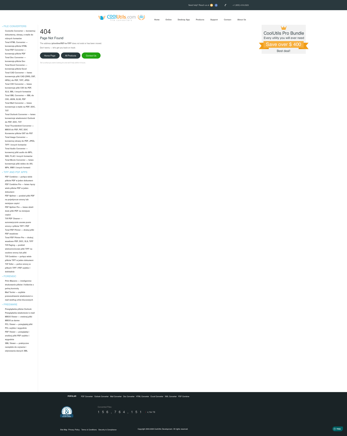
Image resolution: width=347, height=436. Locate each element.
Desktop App (184, 19)
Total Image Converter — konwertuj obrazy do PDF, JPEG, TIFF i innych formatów (20, 141)
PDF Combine (183, 396)
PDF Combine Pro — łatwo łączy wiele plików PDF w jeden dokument (20, 188)
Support (214, 19)
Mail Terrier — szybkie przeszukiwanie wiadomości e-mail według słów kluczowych (19, 296)
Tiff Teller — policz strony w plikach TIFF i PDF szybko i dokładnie (18, 268)
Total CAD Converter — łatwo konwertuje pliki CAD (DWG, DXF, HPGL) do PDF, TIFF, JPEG (20, 76)
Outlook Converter (101, 396)
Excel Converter (157, 396)
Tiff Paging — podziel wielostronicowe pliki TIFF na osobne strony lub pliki (18, 249)
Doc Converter (128, 396)
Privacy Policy (74, 429)
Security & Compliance (107, 429)
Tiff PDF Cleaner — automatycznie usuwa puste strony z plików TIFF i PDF (18, 222)
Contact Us (91, 55)
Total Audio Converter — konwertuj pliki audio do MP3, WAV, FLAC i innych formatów (19, 152)
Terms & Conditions (89, 429)
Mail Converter (116, 396)
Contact (227, 19)
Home (157, 19)
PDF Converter (87, 396)
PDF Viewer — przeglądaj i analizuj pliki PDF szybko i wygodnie (17, 335)
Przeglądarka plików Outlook (18, 309)
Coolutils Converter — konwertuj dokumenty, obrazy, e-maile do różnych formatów (20, 34)
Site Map (63, 429)
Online (169, 19)
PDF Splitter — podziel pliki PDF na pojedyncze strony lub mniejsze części (20, 199)
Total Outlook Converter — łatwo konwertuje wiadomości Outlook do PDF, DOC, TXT (20, 118)
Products (200, 19)
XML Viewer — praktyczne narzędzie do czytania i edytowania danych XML (17, 347)
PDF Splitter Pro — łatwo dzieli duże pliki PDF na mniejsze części (19, 211)
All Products (70, 55)
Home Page (49, 55)
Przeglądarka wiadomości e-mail (20, 312)
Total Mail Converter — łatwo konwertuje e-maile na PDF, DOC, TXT (20, 107)
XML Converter (171, 396)
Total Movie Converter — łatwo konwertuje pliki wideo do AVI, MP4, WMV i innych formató (19, 163)
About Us (241, 19)
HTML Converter (142, 396)
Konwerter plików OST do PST (19, 133)
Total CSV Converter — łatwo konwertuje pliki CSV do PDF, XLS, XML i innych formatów (18, 88)
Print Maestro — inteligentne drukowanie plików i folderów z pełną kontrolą (19, 284)
